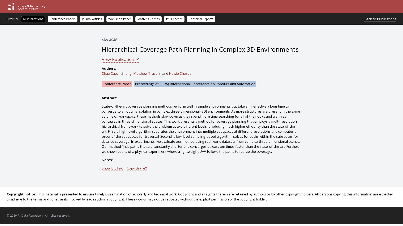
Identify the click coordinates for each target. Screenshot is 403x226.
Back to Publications (380, 19)
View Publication (118, 59)
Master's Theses (148, 19)
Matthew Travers (147, 73)
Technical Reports (201, 19)
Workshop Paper (119, 19)
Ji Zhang (125, 73)
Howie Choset (180, 73)
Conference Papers (63, 19)
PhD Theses (174, 19)
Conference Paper (117, 84)
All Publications (33, 19)
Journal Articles (92, 19)
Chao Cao (109, 73)
